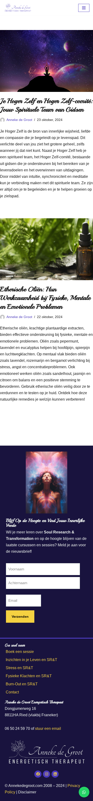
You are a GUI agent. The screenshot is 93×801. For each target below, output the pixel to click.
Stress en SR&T (19, 668)
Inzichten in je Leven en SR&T (31, 660)
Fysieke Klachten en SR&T (29, 676)
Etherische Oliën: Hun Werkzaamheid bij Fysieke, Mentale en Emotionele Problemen (45, 298)
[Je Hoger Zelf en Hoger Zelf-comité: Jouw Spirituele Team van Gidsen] (46, 61)
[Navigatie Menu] (83, 8)
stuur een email (48, 728)
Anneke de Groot (19, 120)
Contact (12, 692)
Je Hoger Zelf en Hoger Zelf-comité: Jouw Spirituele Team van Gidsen (46, 105)
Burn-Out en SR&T (22, 684)
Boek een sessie (20, 652)
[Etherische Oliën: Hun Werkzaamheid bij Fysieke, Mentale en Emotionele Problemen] (46, 249)
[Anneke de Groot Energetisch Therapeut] (18, 7)
